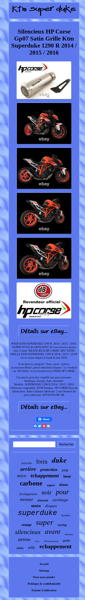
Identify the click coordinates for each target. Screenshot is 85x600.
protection (49, 469)
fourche (26, 463)
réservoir (42, 500)
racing (62, 525)
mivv (21, 475)
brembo (65, 515)
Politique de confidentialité (44, 583)
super (44, 522)
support (51, 485)
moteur (26, 499)
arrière (28, 469)
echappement (55, 546)
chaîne (20, 548)
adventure (69, 534)
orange (27, 525)
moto (36, 505)
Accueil (44, 564)
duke (59, 460)
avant (52, 531)
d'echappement (28, 494)
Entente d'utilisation (44, 590)
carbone (31, 483)
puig (65, 470)
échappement (45, 475)
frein (42, 461)
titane (63, 485)
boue (67, 476)
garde (66, 540)
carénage (60, 499)
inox (37, 541)
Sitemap (44, 570)
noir (46, 492)
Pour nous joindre (44, 577)
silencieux (28, 531)
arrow (24, 539)
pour (62, 492)
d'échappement (51, 541)
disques (51, 506)
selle (31, 547)
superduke (37, 513)
